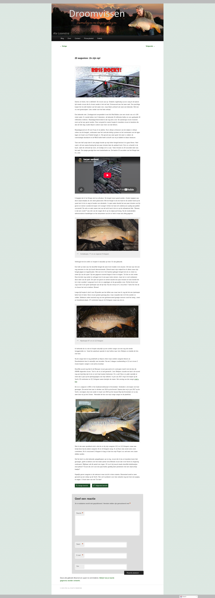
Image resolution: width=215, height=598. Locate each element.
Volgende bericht (101, 485)
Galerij (99, 38)
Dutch (184, 596)
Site (77, 566)
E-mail (79, 555)
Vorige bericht (83, 485)
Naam (79, 544)
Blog (62, 38)
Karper (84, 490)
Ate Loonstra (93, 490)
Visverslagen (87, 490)
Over (69, 38)
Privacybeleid (89, 38)
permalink (101, 490)
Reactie (79, 513)
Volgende (150, 46)
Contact (77, 38)
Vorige (63, 46)
